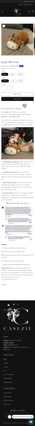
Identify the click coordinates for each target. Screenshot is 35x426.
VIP (4, 370)
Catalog (5, 363)
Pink (13, 81)
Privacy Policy (7, 393)
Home (5, 359)
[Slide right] (21, 58)
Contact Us (6, 404)
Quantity (3, 84)
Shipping (3, 68)
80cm (12, 74)
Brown (5, 81)
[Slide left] (14, 58)
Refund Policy (7, 378)
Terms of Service (8, 400)
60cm (5, 74)
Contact (5, 367)
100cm (21, 74)
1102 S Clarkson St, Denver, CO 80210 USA (21, 422)
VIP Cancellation (8, 374)
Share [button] (5, 284)
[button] (2, 11)
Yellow (21, 81)
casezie (9, 422)
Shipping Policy (8, 382)
